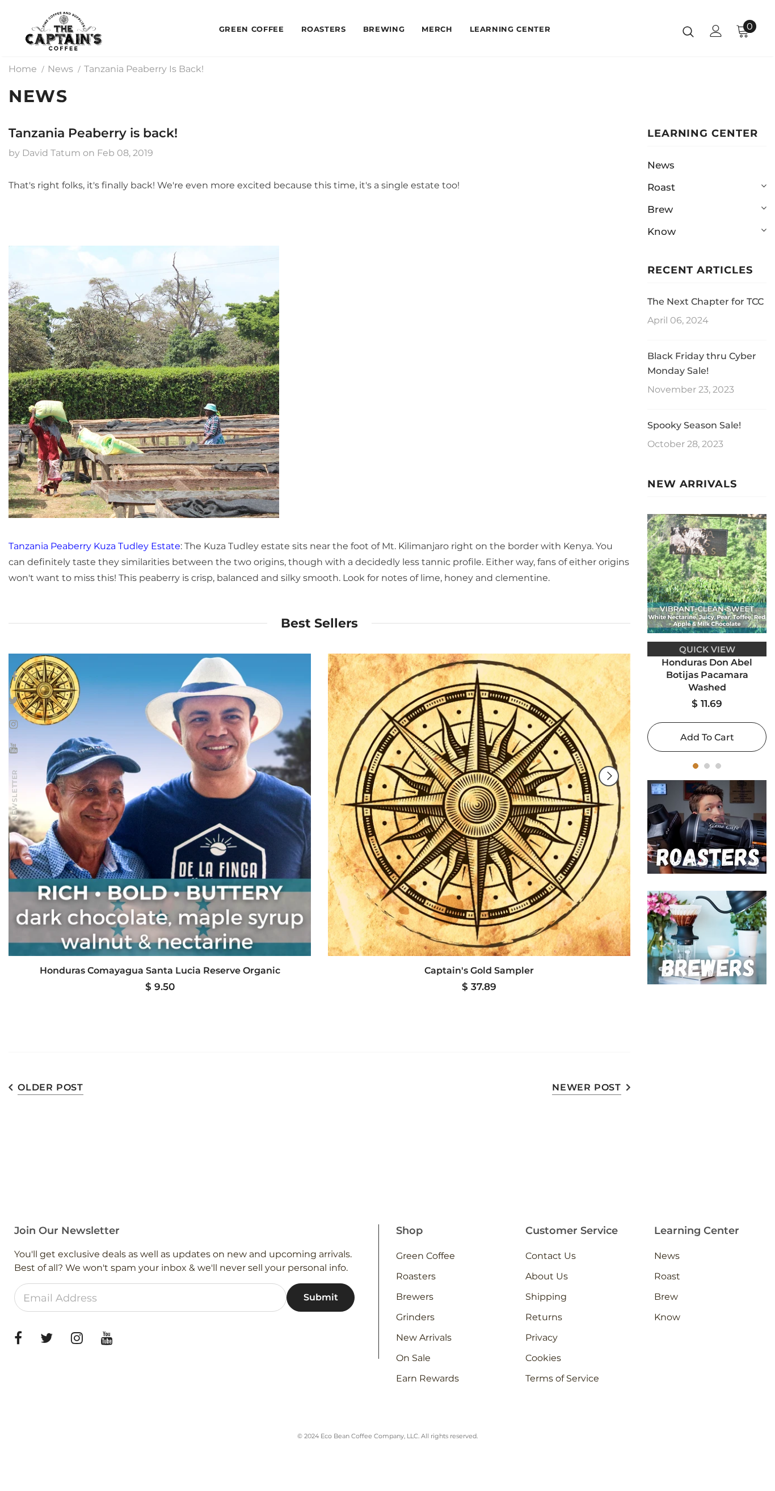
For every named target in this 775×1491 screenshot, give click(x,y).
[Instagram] (77, 1338)
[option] (707, 633)
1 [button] (695, 766)
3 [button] (718, 766)
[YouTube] (107, 1338)
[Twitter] (46, 1338)
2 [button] (707, 766)
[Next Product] (609, 776)
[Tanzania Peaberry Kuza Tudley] (144, 382)
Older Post (50, 1087)
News (60, 69)
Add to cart (707, 737)
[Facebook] (18, 1338)
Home (23, 69)
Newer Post (586, 1087)
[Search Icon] (688, 31)
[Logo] (64, 31)
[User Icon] (716, 31)
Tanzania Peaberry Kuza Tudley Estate (94, 546)
